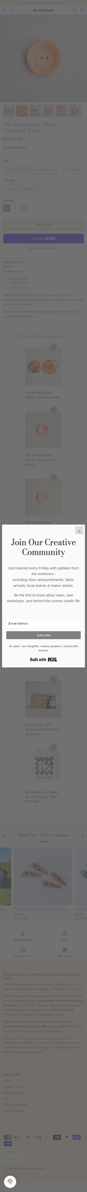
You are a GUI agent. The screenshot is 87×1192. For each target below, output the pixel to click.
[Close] (79, 530)
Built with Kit (43, 659)
